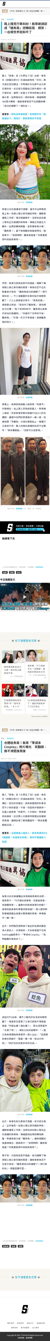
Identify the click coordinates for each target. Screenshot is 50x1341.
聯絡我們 (20, 1323)
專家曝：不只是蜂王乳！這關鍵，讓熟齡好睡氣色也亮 (36, 668)
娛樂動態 (10, 19)
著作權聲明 (25, 1327)
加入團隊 (35, 1327)
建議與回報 (41, 1323)
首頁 (2, 19)
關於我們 (10, 1323)
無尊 (5, 572)
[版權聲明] (39, 567)
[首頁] (25, 1309)
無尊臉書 (29, 202)
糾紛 (19, 572)
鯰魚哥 (5, 1246)
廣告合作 (30, 1323)
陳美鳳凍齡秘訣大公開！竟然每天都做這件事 (12, 669)
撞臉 (12, 572)
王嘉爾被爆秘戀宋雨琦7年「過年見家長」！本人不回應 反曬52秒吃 (12, 703)
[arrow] (4, 4)
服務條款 (14, 1327)
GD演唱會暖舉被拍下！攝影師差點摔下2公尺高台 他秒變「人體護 (37, 703)
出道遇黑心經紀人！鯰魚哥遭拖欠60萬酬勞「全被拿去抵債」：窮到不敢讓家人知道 (24, 837)
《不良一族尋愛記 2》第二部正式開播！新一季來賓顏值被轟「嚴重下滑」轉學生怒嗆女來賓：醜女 (28, 11)
